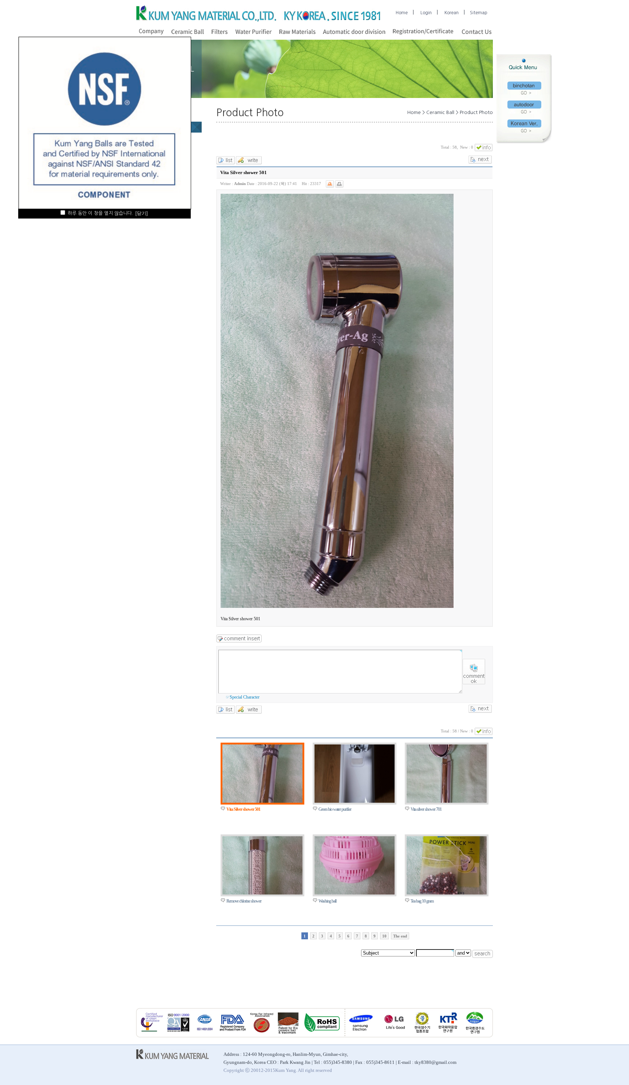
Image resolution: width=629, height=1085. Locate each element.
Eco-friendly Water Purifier (384, 1081)
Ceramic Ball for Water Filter (289, 1081)
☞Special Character (243, 697)
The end (400, 936)
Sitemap (478, 13)
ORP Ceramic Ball (553, 1081)
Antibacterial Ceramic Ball (163, 1081)
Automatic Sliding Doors (465, 1081)
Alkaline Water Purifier (337, 1081)
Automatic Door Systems (512, 1081)
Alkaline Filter (249, 1081)
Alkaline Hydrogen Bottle (211, 1081)
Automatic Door (124, 1081)
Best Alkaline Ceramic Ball (83, 1081)
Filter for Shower (425, 1081)
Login (426, 13)
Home (402, 13)
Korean (451, 13)
